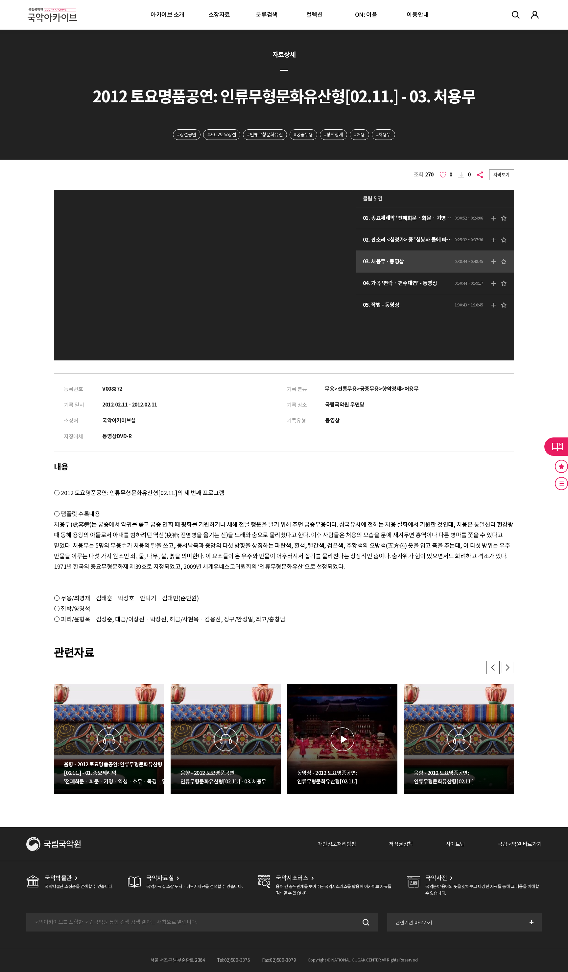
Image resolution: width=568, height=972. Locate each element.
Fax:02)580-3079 (279, 960)
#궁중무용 (303, 135)
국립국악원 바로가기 (520, 844)
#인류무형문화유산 (265, 135)
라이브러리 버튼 (556, 446)
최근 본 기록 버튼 (561, 483)
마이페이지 (535, 15)
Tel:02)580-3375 (233, 960)
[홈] (52, 6)
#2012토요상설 (221, 135)
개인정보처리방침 (337, 844)
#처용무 (383, 135)
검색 (365, 922)
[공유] (481, 175)
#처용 (359, 135)
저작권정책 (401, 844)
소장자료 (219, 14)
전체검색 (516, 15)
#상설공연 (186, 135)
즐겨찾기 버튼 (561, 466)
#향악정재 (333, 135)
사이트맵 (455, 844)
